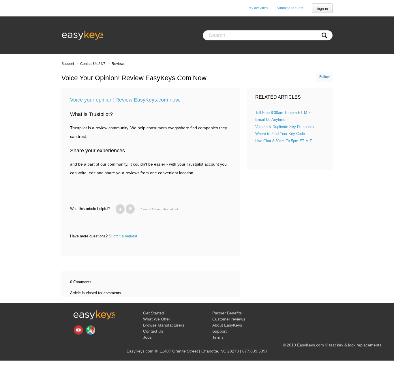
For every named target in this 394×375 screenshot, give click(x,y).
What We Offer (156, 319)
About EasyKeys (227, 325)
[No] (130, 209)
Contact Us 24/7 (92, 64)
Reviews (118, 64)
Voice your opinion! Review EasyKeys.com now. (125, 100)
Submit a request (290, 8)
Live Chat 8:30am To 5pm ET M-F (283, 141)
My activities (258, 8)
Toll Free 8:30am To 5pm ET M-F (283, 112)
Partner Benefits (227, 313)
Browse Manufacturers (163, 325)
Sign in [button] (322, 8)
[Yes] (120, 209)
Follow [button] (324, 77)
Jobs (147, 337)
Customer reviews (228, 319)
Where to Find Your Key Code (280, 134)
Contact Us (153, 331)
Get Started (153, 313)
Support (67, 64)
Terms (218, 337)
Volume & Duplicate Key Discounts (284, 127)
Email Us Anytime (270, 119)
